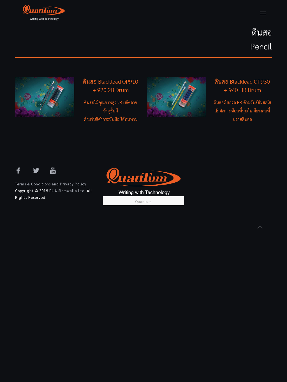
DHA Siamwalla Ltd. (67, 190)
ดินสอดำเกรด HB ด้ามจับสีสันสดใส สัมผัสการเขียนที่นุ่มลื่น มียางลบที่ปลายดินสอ (242, 111)
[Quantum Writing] (44, 12)
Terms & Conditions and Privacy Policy (50, 183)
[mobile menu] (263, 12)
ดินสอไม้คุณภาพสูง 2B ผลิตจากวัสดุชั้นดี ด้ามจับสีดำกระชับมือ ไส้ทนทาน (111, 111)
